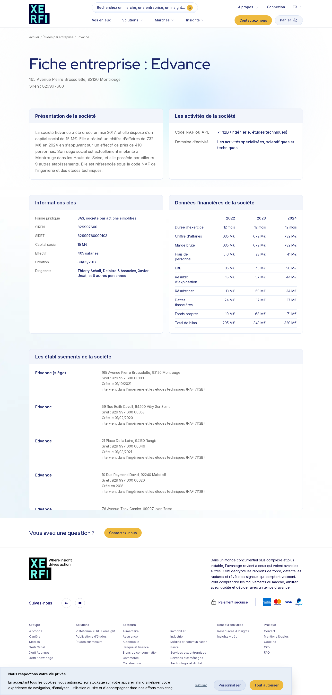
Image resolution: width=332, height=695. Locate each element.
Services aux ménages (186, 658)
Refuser (201, 685)
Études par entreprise (58, 37)
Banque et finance (136, 647)
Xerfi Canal (37, 647)
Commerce (131, 658)
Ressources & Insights (233, 631)
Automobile (131, 642)
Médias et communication (188, 642)
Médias (34, 642)
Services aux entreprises (188, 652)
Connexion (276, 7)
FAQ (267, 652)
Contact (269, 631)
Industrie (176, 636)
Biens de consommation (140, 652)
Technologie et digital (186, 663)
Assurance (130, 636)
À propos (35, 631)
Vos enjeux (101, 20)
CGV (267, 647)
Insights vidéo (227, 636)
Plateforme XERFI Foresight (95, 631)
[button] (132, 22)
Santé (174, 647)
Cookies (270, 642)
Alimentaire (131, 631)
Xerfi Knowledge (41, 658)
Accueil (34, 37)
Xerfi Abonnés (39, 652)
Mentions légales (276, 636)
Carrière (35, 636)
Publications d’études (91, 636)
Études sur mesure (89, 642)
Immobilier (177, 631)
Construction (132, 663)
